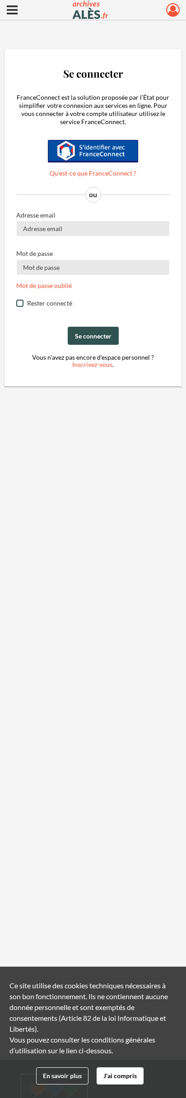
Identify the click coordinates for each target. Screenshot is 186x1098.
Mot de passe (34, 253)
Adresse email (36, 215)
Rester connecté (49, 303)
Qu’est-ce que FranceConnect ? (93, 173)
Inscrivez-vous (92, 364)
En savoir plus (62, 1075)
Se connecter (93, 336)
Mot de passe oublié (44, 285)
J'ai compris (120, 1075)
